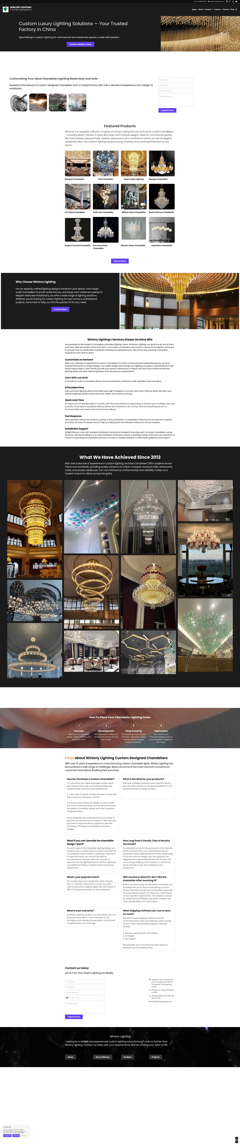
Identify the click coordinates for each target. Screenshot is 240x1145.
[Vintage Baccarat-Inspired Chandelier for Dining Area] (205, 560)
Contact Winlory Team (80, 44)
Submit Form (167, 110)
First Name (163, 80)
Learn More (21, 1132)
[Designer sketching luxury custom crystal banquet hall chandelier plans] (18, 102)
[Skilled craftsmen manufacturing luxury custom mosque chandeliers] (58, 102)
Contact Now (60, 309)
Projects (156, 1057)
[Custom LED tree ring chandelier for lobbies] (205, 500)
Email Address (165, 91)
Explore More (120, 261)
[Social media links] (227, 1)
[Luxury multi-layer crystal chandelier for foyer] (148, 516)
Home (70, 1057)
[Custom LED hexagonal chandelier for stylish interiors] (148, 652)
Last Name (163, 85)
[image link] (5, 9)
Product (127, 1057)
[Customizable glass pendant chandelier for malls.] (91, 516)
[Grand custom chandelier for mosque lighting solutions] (34, 650)
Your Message (165, 96)
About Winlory (103, 1057)
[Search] (236, 9)
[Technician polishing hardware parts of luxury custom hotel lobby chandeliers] (38, 102)
